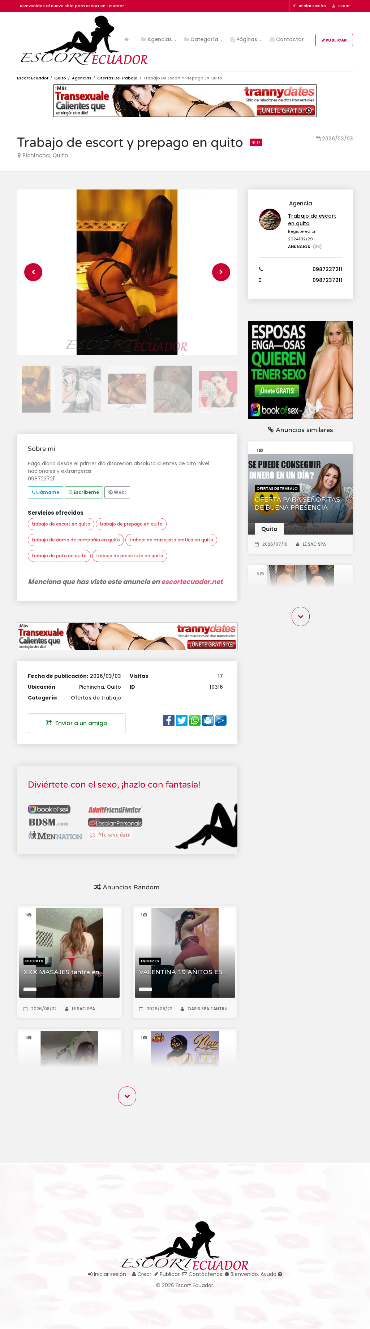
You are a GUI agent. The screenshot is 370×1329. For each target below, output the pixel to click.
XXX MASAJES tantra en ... (65, 972)
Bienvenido (243, 1274)
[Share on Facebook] (169, 719)
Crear (343, 6)
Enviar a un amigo (80, 723)
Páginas (246, 39)
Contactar (289, 39)
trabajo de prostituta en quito (129, 556)
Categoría (203, 39)
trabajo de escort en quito (61, 524)
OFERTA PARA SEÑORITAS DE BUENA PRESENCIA (297, 503)
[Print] (208, 719)
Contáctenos (204, 1274)
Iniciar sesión (312, 6)
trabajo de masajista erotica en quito (171, 540)
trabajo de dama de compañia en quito (76, 540)
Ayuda (269, 1274)
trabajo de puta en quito (59, 556)
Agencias (159, 39)
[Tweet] (182, 719)
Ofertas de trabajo (117, 78)
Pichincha (36, 155)
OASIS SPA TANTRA (207, 1009)
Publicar (336, 40)
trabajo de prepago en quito (131, 524)
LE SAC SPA (83, 1009)
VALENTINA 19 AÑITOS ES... (183, 972)
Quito (60, 78)
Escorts (34, 961)
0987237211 (327, 269)
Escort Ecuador (32, 78)
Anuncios (305, 246)
